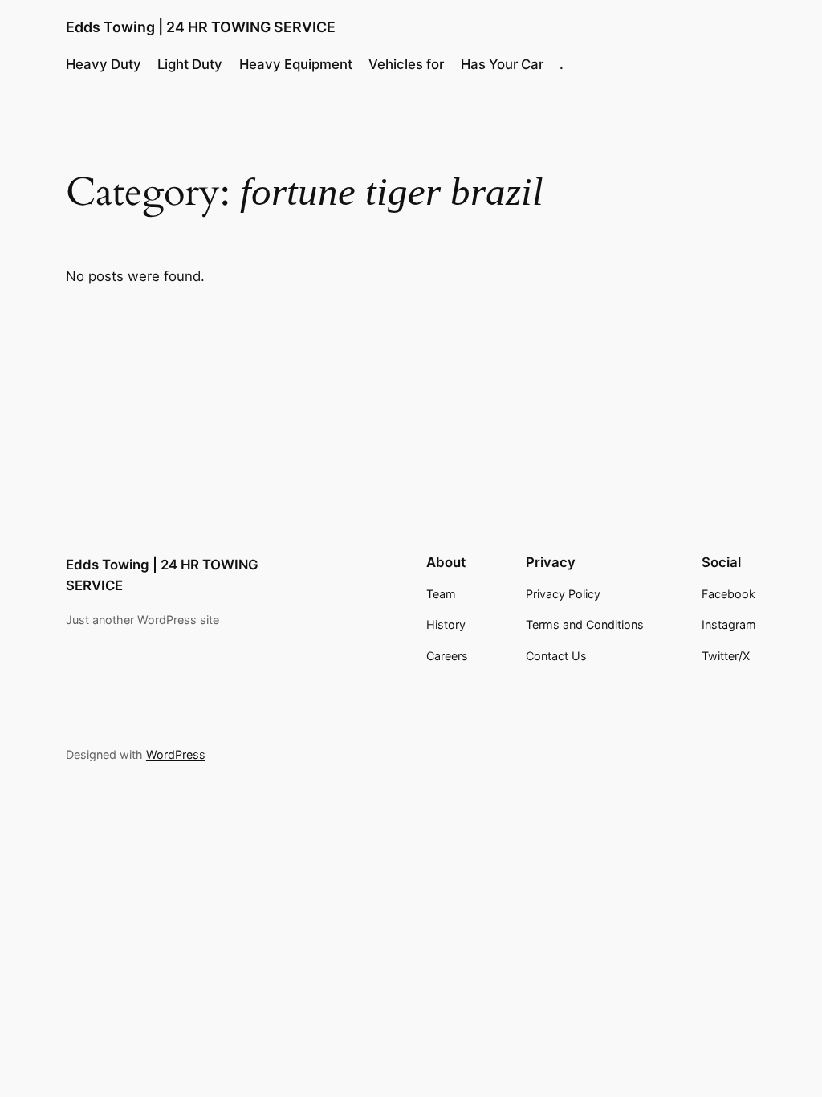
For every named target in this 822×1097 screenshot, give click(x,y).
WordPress (176, 754)
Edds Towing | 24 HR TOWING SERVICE (201, 26)
